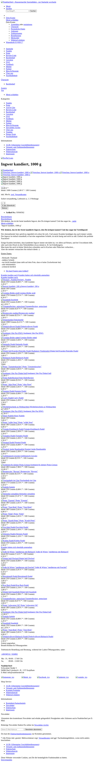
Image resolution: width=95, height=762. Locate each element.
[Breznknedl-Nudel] (9, 576)
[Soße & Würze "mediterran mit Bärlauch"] (18, 552)
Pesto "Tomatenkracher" (32, 367)
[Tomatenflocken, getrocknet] (13, 306)
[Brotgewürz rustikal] (10, 313)
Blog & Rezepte (12, 125)
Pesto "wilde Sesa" (25, 422)
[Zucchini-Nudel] (8, 527)
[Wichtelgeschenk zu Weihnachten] (15, 407)
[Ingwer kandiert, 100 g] (11, 286)
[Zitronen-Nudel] (8, 534)
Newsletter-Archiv (13, 128)
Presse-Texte (11, 134)
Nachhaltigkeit (11, 136)
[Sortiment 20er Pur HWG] (12, 411)
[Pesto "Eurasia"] (8, 500)
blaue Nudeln (19, 416)
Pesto (8, 105)
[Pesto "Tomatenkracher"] (12, 367)
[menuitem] (50, 6)
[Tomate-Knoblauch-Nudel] (12, 429)
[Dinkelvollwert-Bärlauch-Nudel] (14, 636)
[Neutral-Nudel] (8, 442)
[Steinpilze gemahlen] (10, 494)
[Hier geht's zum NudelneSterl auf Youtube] (81, 677)
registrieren (28, 24)
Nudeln (9, 103)
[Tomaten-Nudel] (8, 436)
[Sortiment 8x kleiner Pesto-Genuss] (15, 465)
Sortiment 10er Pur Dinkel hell (39, 373)
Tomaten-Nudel (22, 436)
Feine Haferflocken (26, 378)
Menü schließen (12, 20)
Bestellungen (16, 36)
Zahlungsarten (16, 33)
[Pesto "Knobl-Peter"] (10, 520)
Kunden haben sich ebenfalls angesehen (33, 275)
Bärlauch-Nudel (22, 358)
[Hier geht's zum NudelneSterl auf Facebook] (43, 677)
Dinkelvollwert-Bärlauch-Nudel (40, 636)
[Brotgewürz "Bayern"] (11, 471)
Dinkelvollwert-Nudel (29, 326)
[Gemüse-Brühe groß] (10, 293)
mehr (74, 221)
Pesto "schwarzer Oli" (29, 605)
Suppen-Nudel (20, 391)
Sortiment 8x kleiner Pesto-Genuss (43, 465)
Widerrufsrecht (11, 152)
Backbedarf (10, 112)
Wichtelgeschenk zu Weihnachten (43, 407)
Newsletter (10, 705)
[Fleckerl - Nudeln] (9, 280)
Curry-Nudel (18, 398)
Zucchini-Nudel (22, 527)
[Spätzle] (5, 487)
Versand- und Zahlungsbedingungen (20, 147)
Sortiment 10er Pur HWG (34, 333)
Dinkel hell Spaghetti (28, 592)
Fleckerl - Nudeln (24, 280)
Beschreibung (6, 217)
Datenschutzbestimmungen (20, 734)
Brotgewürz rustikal (26, 313)
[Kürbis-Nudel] (7, 541)
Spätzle (12, 487)
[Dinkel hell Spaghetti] (10, 592)
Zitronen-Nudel (22, 534)
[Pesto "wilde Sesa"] (9, 422)
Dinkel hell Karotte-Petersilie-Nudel (64, 351)
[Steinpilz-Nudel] (8, 344)
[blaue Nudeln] (7, 416)
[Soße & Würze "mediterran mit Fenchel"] (18, 567)
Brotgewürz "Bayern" (29, 471)
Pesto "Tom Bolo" (25, 507)
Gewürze (9, 114)
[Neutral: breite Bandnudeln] (13, 449)
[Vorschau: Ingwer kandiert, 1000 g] (16, 172)
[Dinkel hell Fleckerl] (10, 558)
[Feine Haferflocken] (10, 378)
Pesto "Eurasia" (22, 500)
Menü (8, 6)
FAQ (8, 116)
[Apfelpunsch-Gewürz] (10, 456)
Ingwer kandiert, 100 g (30, 286)
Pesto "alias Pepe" (25, 384)
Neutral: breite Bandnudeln (35, 449)
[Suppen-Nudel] (8, 391)
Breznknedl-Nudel (25, 576)
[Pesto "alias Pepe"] (9, 384)
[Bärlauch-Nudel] (8, 358)
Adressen (14, 31)
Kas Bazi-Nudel (22, 585)
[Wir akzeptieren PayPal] (7, 158)
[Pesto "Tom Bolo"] (9, 507)
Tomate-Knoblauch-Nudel (34, 429)
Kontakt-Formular (13, 690)
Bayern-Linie (11, 110)
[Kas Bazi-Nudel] (8, 585)
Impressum (10, 154)
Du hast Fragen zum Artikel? (17, 271)
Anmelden (15, 24)
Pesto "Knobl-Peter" (27, 520)
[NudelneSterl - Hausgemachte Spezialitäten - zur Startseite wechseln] (28, 2)
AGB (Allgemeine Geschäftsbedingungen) (22, 145)
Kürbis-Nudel (19, 541)
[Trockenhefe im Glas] (10, 480)
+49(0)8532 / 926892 (9, 654)
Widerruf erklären (18, 40)
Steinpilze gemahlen (27, 494)
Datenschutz (11, 149)
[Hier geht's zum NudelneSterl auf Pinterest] (63, 677)
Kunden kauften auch (9, 275)
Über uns (9, 130)
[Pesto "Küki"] (7, 514)
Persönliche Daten (18, 29)
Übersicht (14, 27)
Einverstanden (6, 760)
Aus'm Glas (10, 107)
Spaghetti (14, 300)
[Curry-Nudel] (7, 398)
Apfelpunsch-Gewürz (28, 456)
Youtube (9, 132)
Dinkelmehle (18, 320)
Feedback (9, 119)
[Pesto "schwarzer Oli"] (11, 605)
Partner (9, 123)
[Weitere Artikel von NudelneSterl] (7, 170)
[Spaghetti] (6, 300)
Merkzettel (15, 38)
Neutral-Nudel (20, 442)
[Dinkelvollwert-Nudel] (11, 326)
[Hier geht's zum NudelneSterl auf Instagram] (7, 677)
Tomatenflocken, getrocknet (36, 306)
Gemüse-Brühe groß (27, 293)
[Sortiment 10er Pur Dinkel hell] (14, 373)
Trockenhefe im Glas (28, 480)
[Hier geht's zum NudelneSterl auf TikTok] (26, 677)
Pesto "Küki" (19, 514)
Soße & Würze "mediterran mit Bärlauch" (52, 552)
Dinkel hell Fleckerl (26, 558)
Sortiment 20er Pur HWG (34, 411)
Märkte (9, 121)
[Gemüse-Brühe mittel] (10, 338)
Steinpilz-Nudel (22, 344)
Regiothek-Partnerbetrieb (15, 703)
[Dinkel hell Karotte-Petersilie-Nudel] (25, 351)
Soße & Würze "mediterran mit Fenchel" (51, 567)
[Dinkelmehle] (7, 320)
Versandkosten (44, 738)
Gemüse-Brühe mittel (28, 338)
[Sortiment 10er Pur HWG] (12, 333)
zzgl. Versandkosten (18, 194)
